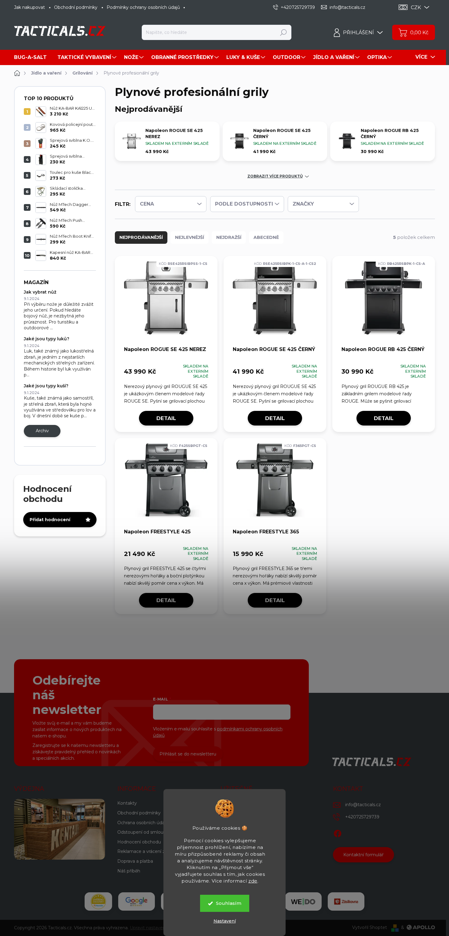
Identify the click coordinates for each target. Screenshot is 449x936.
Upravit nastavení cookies (157, 928)
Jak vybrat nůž (40, 292)
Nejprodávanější (141, 237)
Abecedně (266, 237)
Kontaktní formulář (363, 854)
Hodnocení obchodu (139, 842)
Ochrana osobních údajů (142, 822)
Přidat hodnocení (50, 519)
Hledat (283, 32)
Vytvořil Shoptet (369, 927)
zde (252, 881)
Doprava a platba (135, 861)
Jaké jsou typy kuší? (46, 386)
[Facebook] (337, 832)
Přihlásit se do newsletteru (187, 754)
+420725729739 (362, 817)
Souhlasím (228, 903)
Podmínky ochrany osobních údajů (143, 7)
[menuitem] (32, 57)
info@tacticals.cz (363, 804)
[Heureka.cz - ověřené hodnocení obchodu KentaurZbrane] (98, 901)
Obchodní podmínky (75, 7)
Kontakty (127, 803)
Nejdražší (228, 237)
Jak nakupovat (29, 7)
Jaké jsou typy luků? (46, 339)
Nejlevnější (189, 237)
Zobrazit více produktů (275, 176)
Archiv (42, 430)
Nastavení (225, 921)
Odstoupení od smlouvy (142, 832)
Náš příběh (128, 871)
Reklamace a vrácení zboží (145, 851)
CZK (416, 7)
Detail (166, 418)
